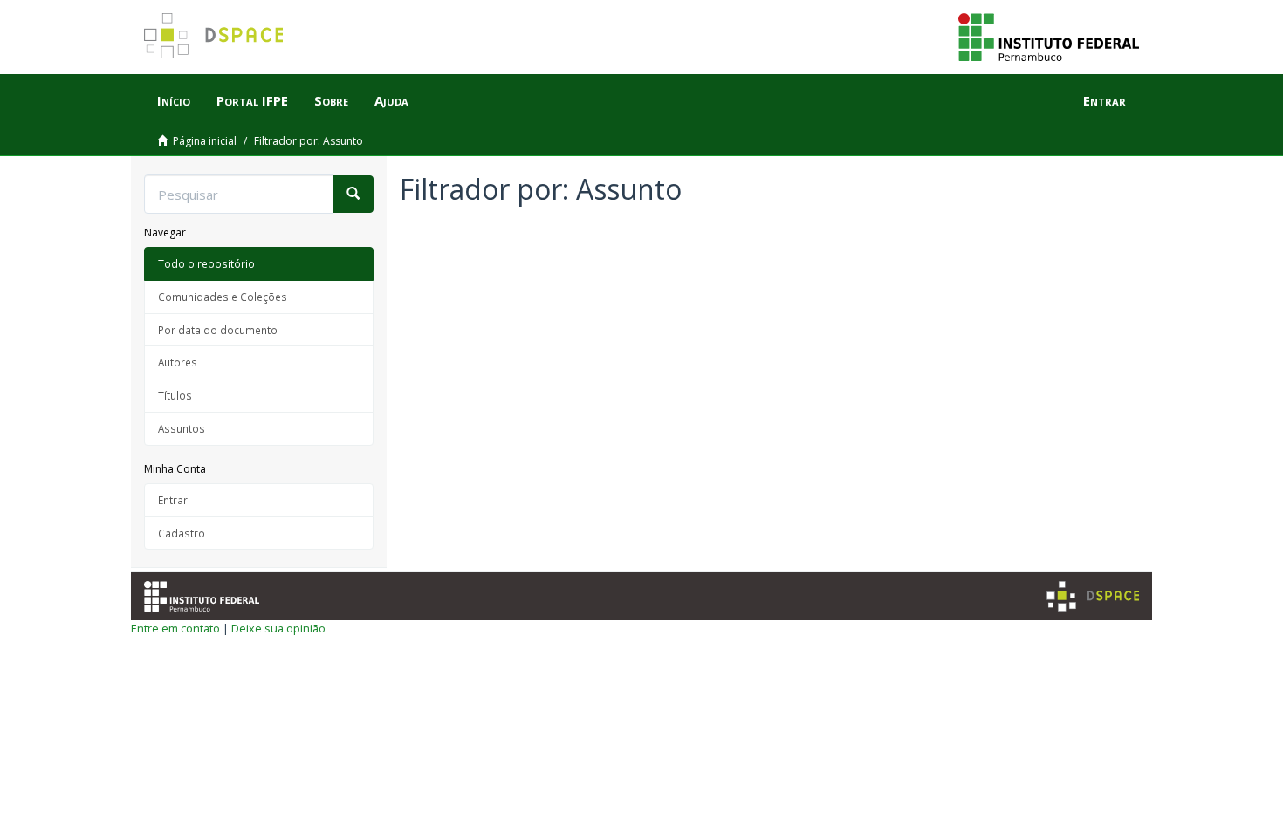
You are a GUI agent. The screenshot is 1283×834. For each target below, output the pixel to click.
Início (173, 100)
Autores (177, 362)
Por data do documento (218, 330)
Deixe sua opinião (278, 628)
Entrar (173, 500)
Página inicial (205, 140)
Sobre (331, 100)
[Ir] (353, 194)
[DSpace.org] (1092, 596)
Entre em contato (175, 628)
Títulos (175, 395)
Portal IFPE (252, 100)
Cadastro (181, 533)
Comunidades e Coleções (222, 297)
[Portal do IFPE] (1048, 35)
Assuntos (181, 428)
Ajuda (391, 100)
